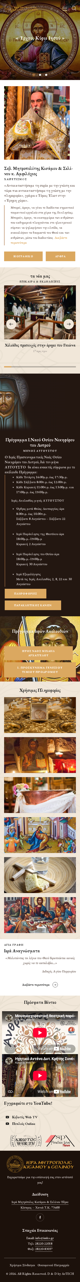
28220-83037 (44, 1249)
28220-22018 (43, 1243)
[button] (69, 324)
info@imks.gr (44, 1238)
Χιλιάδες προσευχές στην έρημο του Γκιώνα (40, 345)
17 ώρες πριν (40, 351)
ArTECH (68, 1274)
